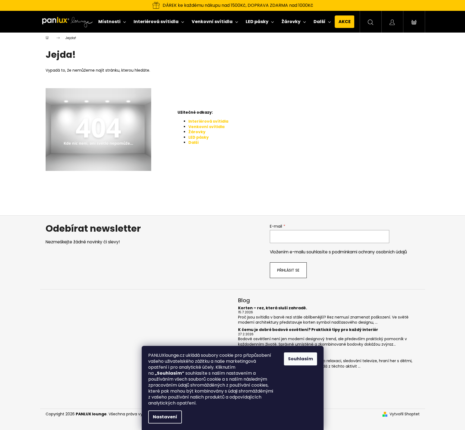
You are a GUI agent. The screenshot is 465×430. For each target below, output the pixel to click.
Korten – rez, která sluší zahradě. (272, 308)
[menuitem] (112, 22)
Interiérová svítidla (208, 121)
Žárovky (196, 132)
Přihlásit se (288, 270)
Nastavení (165, 417)
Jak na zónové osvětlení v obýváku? (275, 352)
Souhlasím (300, 359)
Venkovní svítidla (206, 126)
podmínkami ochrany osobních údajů (369, 252)
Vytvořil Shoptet (405, 414)
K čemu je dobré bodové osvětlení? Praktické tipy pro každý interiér (308, 330)
